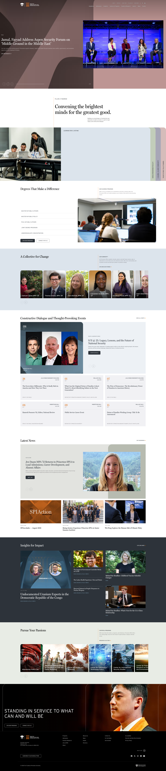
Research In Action (104, 640)
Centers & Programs (114, 6)
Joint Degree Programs (29, 227)
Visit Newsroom (140, 440)
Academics (91, 6)
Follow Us (130, 3)
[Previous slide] (4, 84)
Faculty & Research (126, 6)
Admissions (98, 6)
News (139, 6)
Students (105, 6)
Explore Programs (28, 240)
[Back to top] (144, 750)
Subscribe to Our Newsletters (31, 755)
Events (144, 6)
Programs (65, 735)
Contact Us (107, 735)
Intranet (145, 3)
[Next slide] (12, 84)
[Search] (142, 3)
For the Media (108, 738)
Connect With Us (43, 240)
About (113, 3)
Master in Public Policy (29, 216)
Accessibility (128, 735)
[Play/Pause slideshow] (8, 84)
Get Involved (108, 740)
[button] (25, 302)
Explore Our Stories (104, 266)
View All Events (140, 318)
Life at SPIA (65, 742)
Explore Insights (5, 53)
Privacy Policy (128, 740)
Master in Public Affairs (29, 211)
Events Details (94, 352)
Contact (119, 3)
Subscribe (136, 3)
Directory (124, 3)
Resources (85, 735)
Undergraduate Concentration (32, 233)
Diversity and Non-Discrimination (133, 738)
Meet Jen (30, 477)
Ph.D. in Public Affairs (28, 222)
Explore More (140, 545)
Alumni (134, 6)
